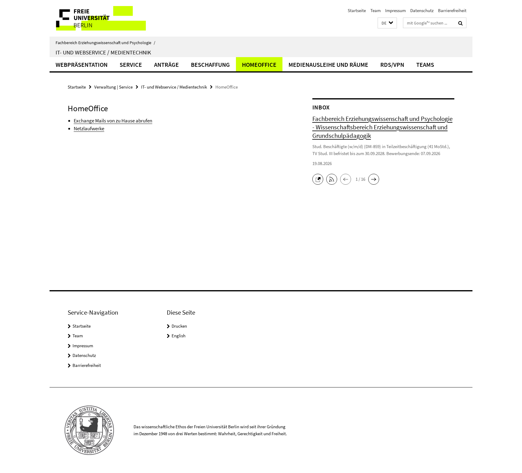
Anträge (166, 64)
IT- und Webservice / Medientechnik (103, 52)
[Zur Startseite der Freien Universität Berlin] (100, 18)
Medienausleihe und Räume (328, 64)
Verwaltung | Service (113, 87)
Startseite (357, 10)
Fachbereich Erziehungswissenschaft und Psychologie (105, 42)
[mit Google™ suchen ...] (460, 23)
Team (375, 10)
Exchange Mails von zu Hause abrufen (113, 120)
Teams (425, 64)
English (178, 336)
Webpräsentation (82, 64)
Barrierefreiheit (452, 10)
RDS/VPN (392, 64)
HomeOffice (259, 64)
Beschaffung (210, 64)
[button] (387, 23)
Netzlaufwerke (89, 128)
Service (131, 64)
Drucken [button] (179, 326)
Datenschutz (421, 10)
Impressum (395, 10)
